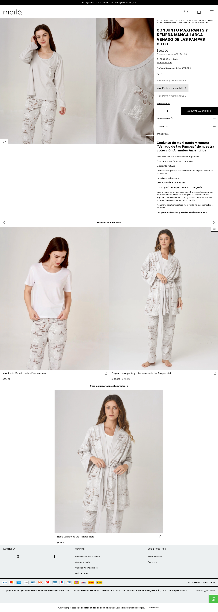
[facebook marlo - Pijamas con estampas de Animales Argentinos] (54, 556)
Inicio (159, 20)
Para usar (169, 20)
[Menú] (211, 11)
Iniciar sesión (194, 582)
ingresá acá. (153, 590)
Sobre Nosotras (155, 556)
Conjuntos (191, 20)
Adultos (180, 20)
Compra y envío (82, 562)
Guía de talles (81, 573)
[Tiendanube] (205, 591)
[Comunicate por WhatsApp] (213, 598)
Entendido (153, 607)
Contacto (152, 562)
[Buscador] (186, 11)
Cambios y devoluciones (86, 568)
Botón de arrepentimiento (175, 590)
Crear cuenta (209, 582)
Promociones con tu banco (87, 556)
